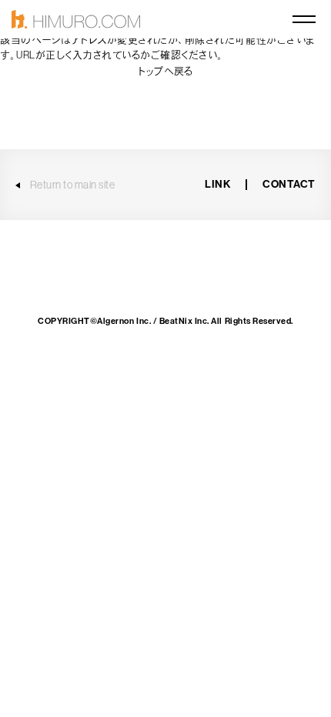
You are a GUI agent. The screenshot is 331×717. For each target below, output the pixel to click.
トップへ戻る (165, 71)
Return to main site (72, 184)
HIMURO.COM (76, 19)
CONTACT (289, 184)
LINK (217, 184)
